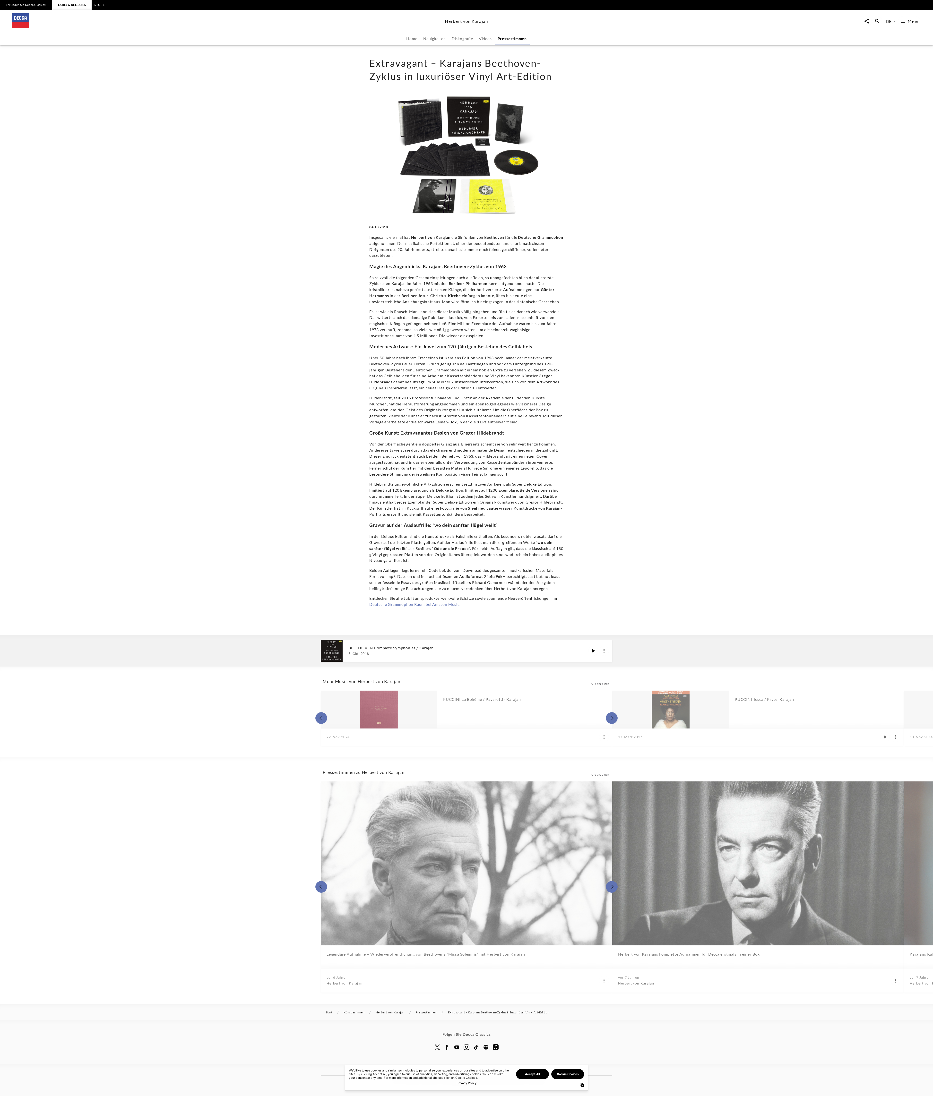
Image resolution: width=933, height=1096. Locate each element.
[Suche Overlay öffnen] (877, 21)
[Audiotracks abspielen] (593, 651)
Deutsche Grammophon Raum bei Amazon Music (414, 604)
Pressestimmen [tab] (512, 38)
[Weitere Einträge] (612, 718)
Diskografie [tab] (462, 38)
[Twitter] (437, 1047)
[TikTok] (476, 1047)
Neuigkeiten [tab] (434, 38)
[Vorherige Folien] (321, 718)
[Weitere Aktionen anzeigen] (604, 651)
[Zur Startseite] (226, 26)
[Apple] (496, 1047)
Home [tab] (411, 38)
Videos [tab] (485, 38)
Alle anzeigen (600, 683)
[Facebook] (447, 1047)
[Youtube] (457, 1047)
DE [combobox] (888, 21)
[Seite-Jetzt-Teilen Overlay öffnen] (867, 21)
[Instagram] (466, 1047)
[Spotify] (486, 1047)
